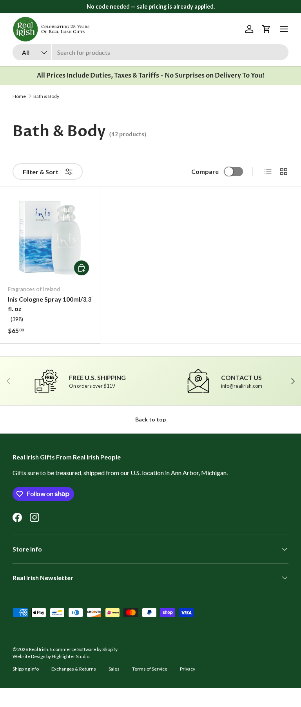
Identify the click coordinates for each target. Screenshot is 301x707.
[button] (266, 29)
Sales (114, 669)
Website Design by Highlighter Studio (51, 656)
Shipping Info (26, 669)
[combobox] (150, 52)
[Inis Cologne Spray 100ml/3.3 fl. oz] (50, 236)
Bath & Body (46, 96)
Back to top (150, 419)
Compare (205, 171)
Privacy (187, 669)
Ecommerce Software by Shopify (84, 649)
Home (19, 96)
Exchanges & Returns (73, 669)
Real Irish (38, 649)
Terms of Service (149, 669)
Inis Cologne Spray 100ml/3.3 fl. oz (49, 303)
